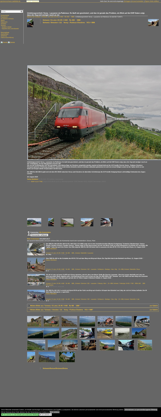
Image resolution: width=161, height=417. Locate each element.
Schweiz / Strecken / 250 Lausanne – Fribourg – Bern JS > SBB (94, 283)
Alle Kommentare (45, 232)
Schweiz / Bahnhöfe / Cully (131, 299)
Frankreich (4, 17)
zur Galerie (154, 306)
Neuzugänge (5, 32)
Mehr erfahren (54, 412)
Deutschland (5, 15)
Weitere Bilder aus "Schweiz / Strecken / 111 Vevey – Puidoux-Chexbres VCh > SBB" (61, 310)
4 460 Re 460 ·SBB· (67, 17)
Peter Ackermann (33, 239)
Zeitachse (4, 36)
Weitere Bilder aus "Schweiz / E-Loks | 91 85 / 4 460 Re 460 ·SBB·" (55, 306)
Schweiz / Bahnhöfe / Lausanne (84, 253)
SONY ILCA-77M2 (37, 181)
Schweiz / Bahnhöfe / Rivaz (132, 269)
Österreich (4, 22)
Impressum (35, 1)
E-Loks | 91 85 (53, 17)
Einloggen (127, 1)
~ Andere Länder (6, 27)
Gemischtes (4, 34)
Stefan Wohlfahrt (32, 179)
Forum (29, 1)
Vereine (3, 25)
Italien (3, 20)
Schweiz (44, 17)
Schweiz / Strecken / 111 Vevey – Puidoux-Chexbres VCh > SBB (69, 22)
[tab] (93, 306)
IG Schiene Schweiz (7, 19)
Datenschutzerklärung (7, 37)
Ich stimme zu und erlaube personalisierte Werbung (20, 414)
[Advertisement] (93, 44)
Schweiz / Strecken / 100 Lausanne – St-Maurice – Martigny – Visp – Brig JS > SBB (99, 269)
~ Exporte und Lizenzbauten (10, 28)
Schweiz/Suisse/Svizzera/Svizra (55, 368)
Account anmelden (138, 1)
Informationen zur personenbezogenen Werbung (141, 410)
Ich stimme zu (45, 414)
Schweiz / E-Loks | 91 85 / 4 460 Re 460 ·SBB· (62, 20)
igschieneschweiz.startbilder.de (10, 1)
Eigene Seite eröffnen (152, 1)
